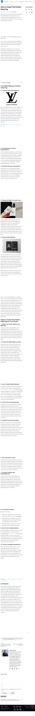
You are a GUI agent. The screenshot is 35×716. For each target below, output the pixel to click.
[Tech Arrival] (4, 1)
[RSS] (26, 12)
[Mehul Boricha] (5, 660)
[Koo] (8, 635)
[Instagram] (14, 668)
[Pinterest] (14, 635)
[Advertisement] (17, 620)
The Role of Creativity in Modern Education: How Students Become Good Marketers (6, 645)
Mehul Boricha (12, 650)
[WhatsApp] (6, 635)
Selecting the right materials (7, 389)
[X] (4, 635)
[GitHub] (12, 668)
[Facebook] (1, 635)
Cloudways (32, 705)
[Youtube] (32, 12)
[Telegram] (10, 635)
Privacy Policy (19, 699)
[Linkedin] (12, 635)
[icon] (33, 1)
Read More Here (17, 639)
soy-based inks (12, 533)
